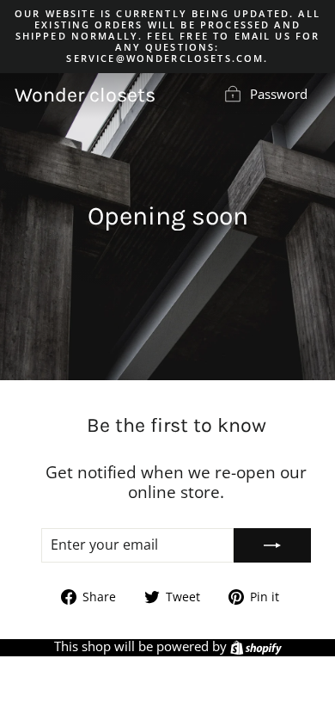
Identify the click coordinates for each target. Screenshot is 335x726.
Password (279, 93)
